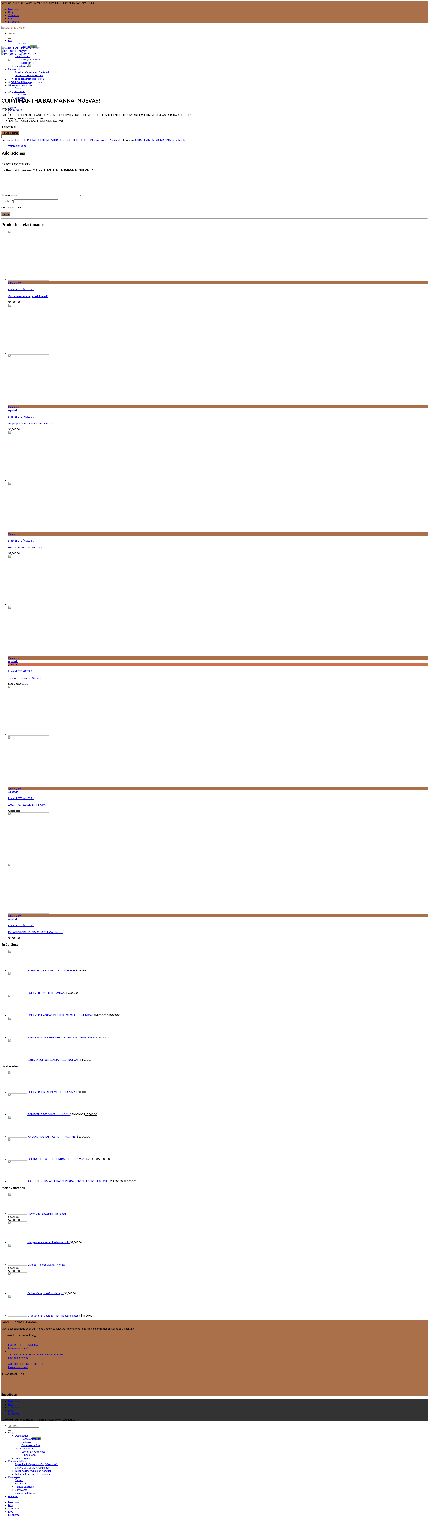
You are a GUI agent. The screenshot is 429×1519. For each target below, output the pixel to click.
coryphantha (179, 139)
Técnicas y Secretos (37, 1387)
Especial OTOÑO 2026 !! (74, 139)
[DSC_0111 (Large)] (13, 50)
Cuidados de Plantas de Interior (74, 1382)
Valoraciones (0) (17, 145)
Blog (11, 12)
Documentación (28, 53)
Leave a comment (18, 1348)
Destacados (20, 43)
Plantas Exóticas (22, 94)
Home (5, 92)
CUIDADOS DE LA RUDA (23, 1344)
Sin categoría (410, 1383)
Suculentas (16, 92)
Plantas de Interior (25, 1493)
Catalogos (14, 1477)
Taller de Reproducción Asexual (29, 78)
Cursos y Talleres (231, 1382)
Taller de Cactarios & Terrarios (32, 1473)
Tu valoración (9, 195)
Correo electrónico (13, 207)
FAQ (10, 18)
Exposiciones (27, 62)
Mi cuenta (14, 21)
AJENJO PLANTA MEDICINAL (26, 1364)
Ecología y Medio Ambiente (300, 1382)
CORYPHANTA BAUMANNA (153, 139)
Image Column (23, 1457)
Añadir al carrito (10, 133)
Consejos (26, 1438)
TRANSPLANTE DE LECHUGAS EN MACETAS (35, 1354)
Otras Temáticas (22, 56)
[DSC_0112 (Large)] (13, 54)
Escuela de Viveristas (341, 1382)
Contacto (13, 15)
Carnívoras (21, 1489)
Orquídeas (398, 1383)
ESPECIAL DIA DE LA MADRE (41, 139)
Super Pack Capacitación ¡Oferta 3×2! (32, 72)
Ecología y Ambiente (30, 59)
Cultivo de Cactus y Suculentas (29, 75)
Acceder (12, 107)
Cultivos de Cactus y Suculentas (181, 1382)
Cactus (18, 88)
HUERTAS (387, 1382)
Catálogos (25, 1382)
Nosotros (13, 8)
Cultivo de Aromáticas (117, 1382)
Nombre (7, 200)
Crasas (41, 1382)
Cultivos (25, 50)
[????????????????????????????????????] (20, 82)
